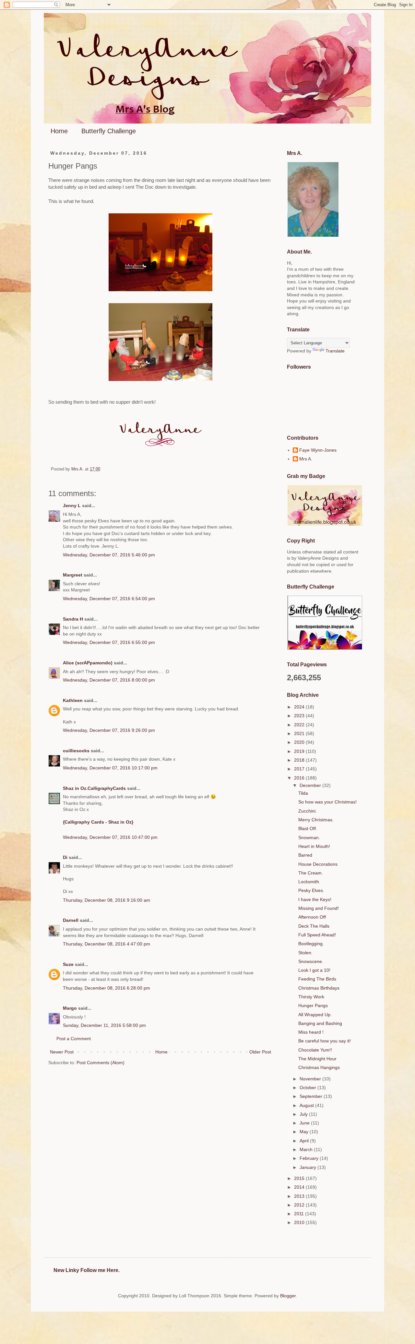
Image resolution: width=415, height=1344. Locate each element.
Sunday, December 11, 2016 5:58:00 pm (104, 1025)
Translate (335, 350)
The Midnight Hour (317, 1058)
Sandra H (73, 619)
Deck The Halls (313, 926)
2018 (300, 760)
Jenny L (72, 505)
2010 (300, 1222)
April (305, 1140)
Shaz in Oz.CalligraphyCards (94, 788)
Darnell (70, 920)
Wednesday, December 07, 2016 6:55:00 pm (109, 642)
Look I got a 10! (314, 970)
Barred (305, 855)
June (305, 1122)
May (305, 1131)
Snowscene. (310, 961)
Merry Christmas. (316, 819)
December (311, 785)
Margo (70, 1008)
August (307, 1105)
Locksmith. (309, 881)
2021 (300, 733)
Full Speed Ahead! (317, 934)
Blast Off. (307, 828)
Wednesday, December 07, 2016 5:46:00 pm (109, 554)
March (307, 1149)
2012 (300, 1204)
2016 (300, 777)
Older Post (260, 1051)
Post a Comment (73, 1038)
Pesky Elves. (311, 890)
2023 (300, 715)
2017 (300, 768)
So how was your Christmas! (327, 801)
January (308, 1167)
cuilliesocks (76, 750)
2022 (300, 724)
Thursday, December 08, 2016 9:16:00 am (106, 900)
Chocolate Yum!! (315, 1050)
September (312, 1096)
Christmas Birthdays (318, 988)
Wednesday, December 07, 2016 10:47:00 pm (110, 837)
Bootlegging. (311, 943)
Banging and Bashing (320, 1023)
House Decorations (318, 864)
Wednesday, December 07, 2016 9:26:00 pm (109, 730)
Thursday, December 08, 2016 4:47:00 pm (106, 943)
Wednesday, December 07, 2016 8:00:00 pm (109, 680)
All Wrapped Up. (315, 1014)
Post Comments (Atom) (100, 1062)
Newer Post (62, 1051)
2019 (300, 751)
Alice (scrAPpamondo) (88, 662)
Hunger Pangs (313, 1005)
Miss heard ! (311, 1032)
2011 (299, 1213)
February (310, 1158)
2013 (300, 1196)
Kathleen (73, 700)
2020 (300, 742)
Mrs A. (305, 458)
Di (65, 857)
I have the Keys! (314, 899)
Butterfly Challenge (108, 131)
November (311, 1078)
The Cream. (310, 872)
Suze (68, 964)
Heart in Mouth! (314, 846)
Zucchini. (307, 811)
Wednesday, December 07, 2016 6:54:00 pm (109, 598)
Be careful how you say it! (324, 1040)
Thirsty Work (311, 996)
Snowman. (309, 837)
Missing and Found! (318, 908)
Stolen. (305, 952)
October (308, 1087)
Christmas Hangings (319, 1067)
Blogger (288, 1295)
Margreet (72, 574)
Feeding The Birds (317, 978)
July (304, 1114)
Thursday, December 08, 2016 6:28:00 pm (106, 988)
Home (59, 131)
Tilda (303, 793)
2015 (300, 1178)
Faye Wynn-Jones (318, 450)
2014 (300, 1187)
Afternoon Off (312, 917)
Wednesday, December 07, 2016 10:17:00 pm (110, 767)
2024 (300, 706)
